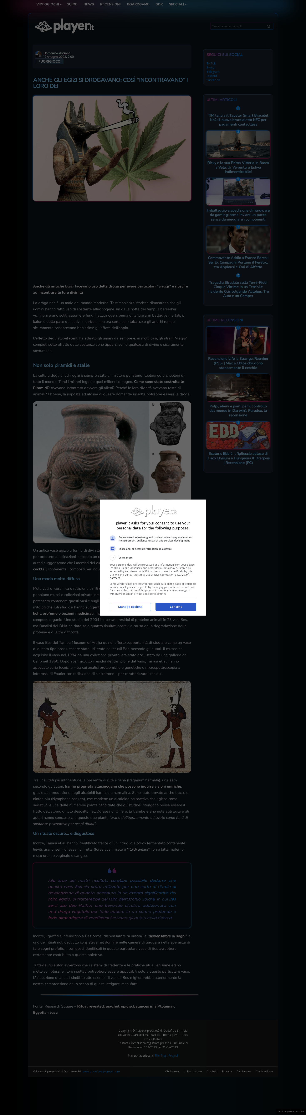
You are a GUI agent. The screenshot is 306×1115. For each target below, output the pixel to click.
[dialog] (153, 558)
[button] (153, 558)
